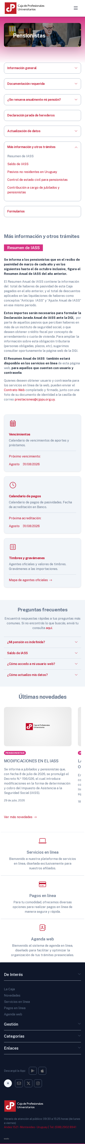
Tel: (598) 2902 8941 (62, 1127)
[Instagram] (33, 1071)
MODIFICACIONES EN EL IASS (31, 761)
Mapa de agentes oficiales (28, 580)
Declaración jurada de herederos (31, 115)
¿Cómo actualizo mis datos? (27, 675)
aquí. (49, 628)
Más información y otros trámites (31, 147)
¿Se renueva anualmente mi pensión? (34, 100)
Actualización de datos (23, 131)
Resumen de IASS (20, 156)
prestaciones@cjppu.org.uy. (35, 399)
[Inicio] (28, 8)
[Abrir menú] (75, 8)
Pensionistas (15, 753)
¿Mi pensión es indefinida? (26, 642)
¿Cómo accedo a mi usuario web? (31, 664)
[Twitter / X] (28, 1083)
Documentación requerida (26, 84)
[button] (79, 975)
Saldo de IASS (17, 164)
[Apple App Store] (42, 1071)
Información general (22, 68)
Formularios (16, 211)
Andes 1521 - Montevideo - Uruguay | (26, 1127)
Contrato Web (14, 390)
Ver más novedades (18, 817)
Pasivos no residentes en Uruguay (32, 172)
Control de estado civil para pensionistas (37, 180)
